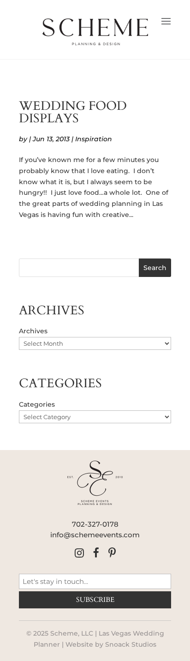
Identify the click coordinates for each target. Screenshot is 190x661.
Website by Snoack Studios (110, 644)
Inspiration (93, 139)
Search (154, 268)
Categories (37, 404)
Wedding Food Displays (73, 112)
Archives (33, 331)
